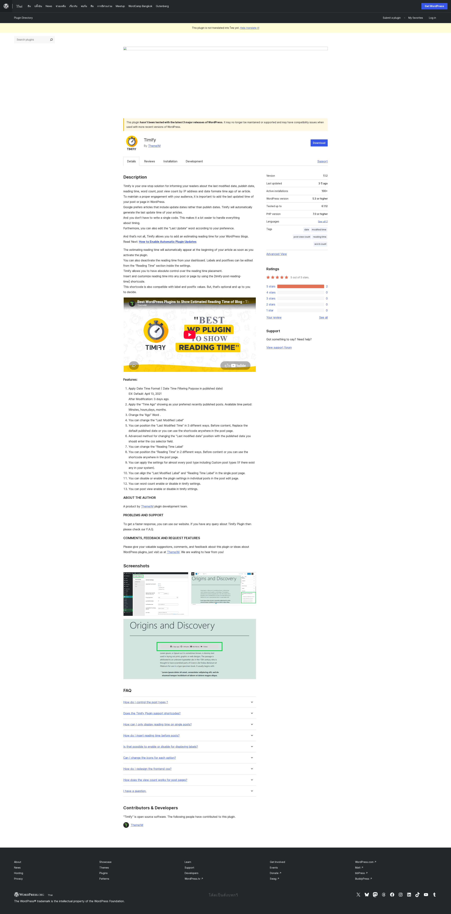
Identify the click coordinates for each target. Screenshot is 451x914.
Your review (274, 317)
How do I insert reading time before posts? (151, 735)
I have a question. (134, 791)
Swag (274, 878)
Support (322, 161)
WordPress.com (365, 861)
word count (320, 244)
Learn (188, 861)
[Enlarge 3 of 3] (251, 623)
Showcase (105, 861)
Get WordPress (434, 6)
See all (323, 317)
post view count (302, 236)
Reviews (149, 161)
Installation (170, 161)
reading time (319, 236)
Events (274, 867)
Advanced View (276, 254)
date (306, 229)
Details (131, 161)
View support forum (279, 347)
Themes (104, 867)
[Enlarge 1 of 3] (183, 577)
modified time (319, 229)
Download (319, 142)
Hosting (18, 873)
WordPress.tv (194, 878)
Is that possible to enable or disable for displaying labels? (160, 746)
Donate (276, 873)
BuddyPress (363, 878)
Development (194, 161)
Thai (50, 895)
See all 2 (323, 221)
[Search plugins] (51, 39)
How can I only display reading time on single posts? (157, 724)
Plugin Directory (23, 17)
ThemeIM (154, 146)
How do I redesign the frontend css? (147, 769)
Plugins (103, 873)
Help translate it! (249, 27)
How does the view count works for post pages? (155, 780)
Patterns (104, 878)
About (17, 861)
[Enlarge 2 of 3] (251, 577)
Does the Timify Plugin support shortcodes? (152, 713)
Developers (191, 873)
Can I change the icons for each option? (149, 757)
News (17, 867)
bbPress (361, 873)
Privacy (18, 878)
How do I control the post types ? (145, 702)
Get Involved (277, 861)
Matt (359, 867)
